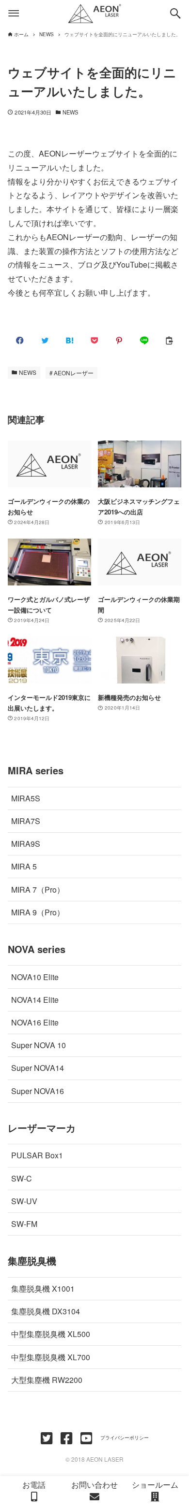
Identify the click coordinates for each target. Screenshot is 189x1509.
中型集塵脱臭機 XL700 (50, 1357)
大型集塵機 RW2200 (46, 1379)
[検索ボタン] (175, 13)
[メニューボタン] (13, 13)
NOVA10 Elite (35, 976)
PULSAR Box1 (37, 1155)
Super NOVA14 (37, 1067)
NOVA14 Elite (35, 999)
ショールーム (155, 1484)
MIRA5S (25, 798)
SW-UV (24, 1201)
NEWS (70, 112)
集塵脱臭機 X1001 (43, 1288)
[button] (20, 340)
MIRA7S (25, 820)
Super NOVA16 (37, 1090)
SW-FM (24, 1223)
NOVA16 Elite (35, 1022)
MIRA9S (25, 843)
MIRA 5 (24, 866)
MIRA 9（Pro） (37, 912)
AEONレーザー (74, 373)
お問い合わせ (94, 1484)
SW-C (21, 1178)
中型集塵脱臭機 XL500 (50, 1333)
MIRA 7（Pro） (37, 889)
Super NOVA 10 (38, 1045)
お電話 (34, 1484)
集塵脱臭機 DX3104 (45, 1311)
